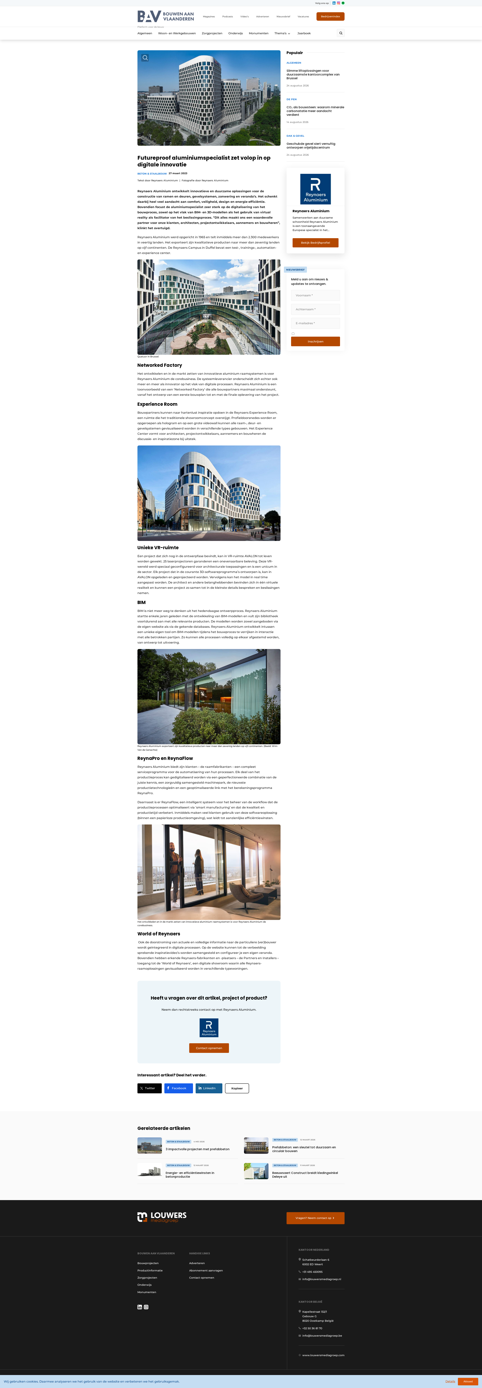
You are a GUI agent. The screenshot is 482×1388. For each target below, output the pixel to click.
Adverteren (262, 16)
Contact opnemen (201, 1277)
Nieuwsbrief (283, 16)
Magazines (209, 16)
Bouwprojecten (148, 1263)
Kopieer (237, 1088)
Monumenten (258, 33)
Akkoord (468, 1381)
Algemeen (144, 33)
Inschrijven (315, 341)
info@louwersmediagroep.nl (321, 1279)
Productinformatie (150, 1270)
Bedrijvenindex (330, 16)
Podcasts (227, 16)
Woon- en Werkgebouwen (177, 33)
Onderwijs (235, 33)
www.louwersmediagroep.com (323, 1355)
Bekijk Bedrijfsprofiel (315, 242)
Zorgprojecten (212, 33)
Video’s (244, 16)
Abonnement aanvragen (206, 1270)
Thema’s (281, 33)
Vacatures (303, 16)
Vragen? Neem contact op (313, 1218)
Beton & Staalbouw (152, 173)
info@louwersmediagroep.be (322, 1335)
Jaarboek (304, 33)
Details (450, 1381)
